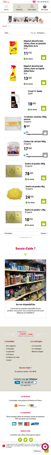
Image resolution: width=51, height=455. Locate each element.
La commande (36, 346)
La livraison (10, 354)
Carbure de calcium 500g (35, 141)
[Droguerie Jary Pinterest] (31, 440)
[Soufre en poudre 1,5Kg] (13, 217)
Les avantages (37, 349)
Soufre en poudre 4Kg (35, 186)
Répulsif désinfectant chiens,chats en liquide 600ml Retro (34, 68)
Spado (30, 93)
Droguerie (27, 122)
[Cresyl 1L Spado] (15, 100)
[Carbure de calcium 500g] (13, 148)
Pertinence (40, 33)
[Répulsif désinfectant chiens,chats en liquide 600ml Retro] (13, 73)
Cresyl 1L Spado (35, 91)
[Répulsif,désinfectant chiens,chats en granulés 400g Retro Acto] (13, 48)
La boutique (10, 349)
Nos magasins (11, 346)
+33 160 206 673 (27, 382)
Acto (25, 48)
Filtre (6, 33)
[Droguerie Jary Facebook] (20, 440)
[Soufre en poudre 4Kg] (14, 194)
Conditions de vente (13, 357)
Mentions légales (37, 352)
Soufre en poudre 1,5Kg (35, 210)
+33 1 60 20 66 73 (43, 2)
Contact (9, 360)
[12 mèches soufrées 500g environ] (13, 124)
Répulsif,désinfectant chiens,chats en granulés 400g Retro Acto (35, 43)
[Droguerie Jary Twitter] (25, 440)
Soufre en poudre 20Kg (35, 163)
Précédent (8, 233)
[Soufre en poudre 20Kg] (14, 171)
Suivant (43, 233)
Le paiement (10, 352)
